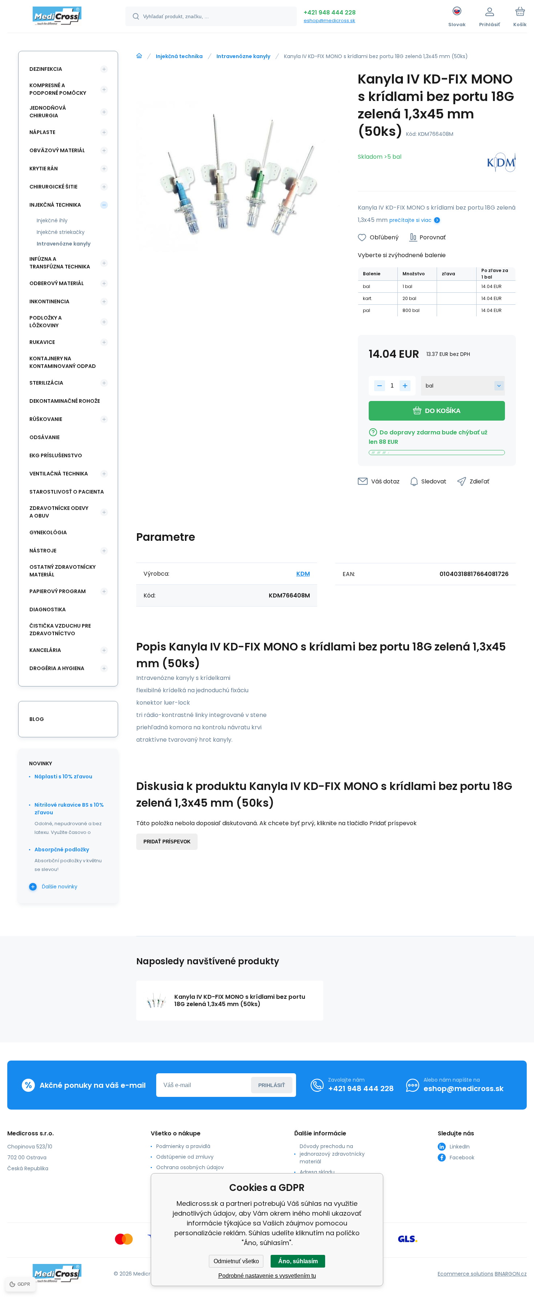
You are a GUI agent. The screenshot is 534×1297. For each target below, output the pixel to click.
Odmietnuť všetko (236, 1261)
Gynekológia (48, 532)
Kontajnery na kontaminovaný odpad (62, 362)
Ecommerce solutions (465, 1273)
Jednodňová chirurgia (47, 111)
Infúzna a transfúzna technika (59, 262)
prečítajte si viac (410, 220)
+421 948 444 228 (330, 12)
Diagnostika (47, 609)
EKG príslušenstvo (55, 455)
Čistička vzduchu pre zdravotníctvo (60, 629)
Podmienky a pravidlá (183, 1146)
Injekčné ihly (52, 220)
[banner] (57, 17)
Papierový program (57, 591)
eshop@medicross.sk (329, 20)
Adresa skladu (317, 1172)
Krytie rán (43, 168)
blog (36, 719)
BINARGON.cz (511, 1273)
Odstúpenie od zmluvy (185, 1156)
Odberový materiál (56, 283)
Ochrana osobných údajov (190, 1167)
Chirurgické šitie (53, 186)
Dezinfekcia (45, 69)
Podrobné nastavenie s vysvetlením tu (267, 1276)
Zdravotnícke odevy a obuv (58, 511)
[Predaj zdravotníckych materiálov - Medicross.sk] (139, 56)
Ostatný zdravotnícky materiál (62, 570)
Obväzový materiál (57, 150)
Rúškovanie (45, 419)
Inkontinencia (49, 301)
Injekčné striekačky (61, 232)
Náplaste (42, 132)
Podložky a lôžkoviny (45, 321)
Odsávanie (44, 437)
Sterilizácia (46, 382)
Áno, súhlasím (298, 1261)
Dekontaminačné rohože (64, 401)
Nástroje (42, 550)
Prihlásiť (271, 1085)
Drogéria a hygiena (56, 668)
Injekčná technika (179, 56)
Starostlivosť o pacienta (66, 491)
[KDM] (502, 163)
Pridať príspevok (166, 841)
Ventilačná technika (58, 473)
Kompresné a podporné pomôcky (57, 89)
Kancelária (45, 650)
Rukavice (42, 342)
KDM (303, 574)
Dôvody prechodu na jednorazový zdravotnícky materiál (332, 1154)
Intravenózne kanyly (243, 56)
